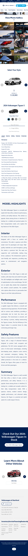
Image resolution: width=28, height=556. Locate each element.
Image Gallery (15, 128)
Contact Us (7, 504)
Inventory (5, 521)
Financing (17, 521)
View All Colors (14, 125)
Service (11, 521)
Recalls (10, 532)
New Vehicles (4, 524)
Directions (23, 526)
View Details (14, 483)
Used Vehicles (4, 526)
